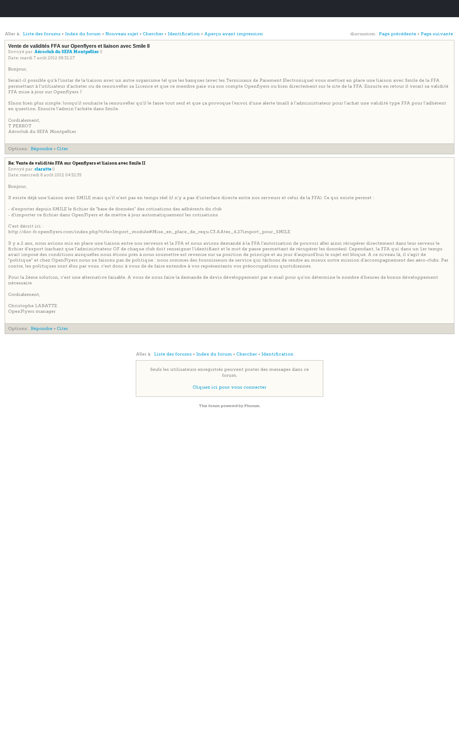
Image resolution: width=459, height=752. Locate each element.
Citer (62, 148)
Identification (184, 34)
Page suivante (437, 34)
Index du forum (83, 34)
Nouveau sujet (121, 34)
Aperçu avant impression (233, 34)
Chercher (153, 34)
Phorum (251, 406)
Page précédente (397, 34)
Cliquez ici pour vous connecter (229, 387)
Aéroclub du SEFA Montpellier (67, 52)
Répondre (41, 148)
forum (214, 406)
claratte (43, 169)
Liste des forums (42, 34)
